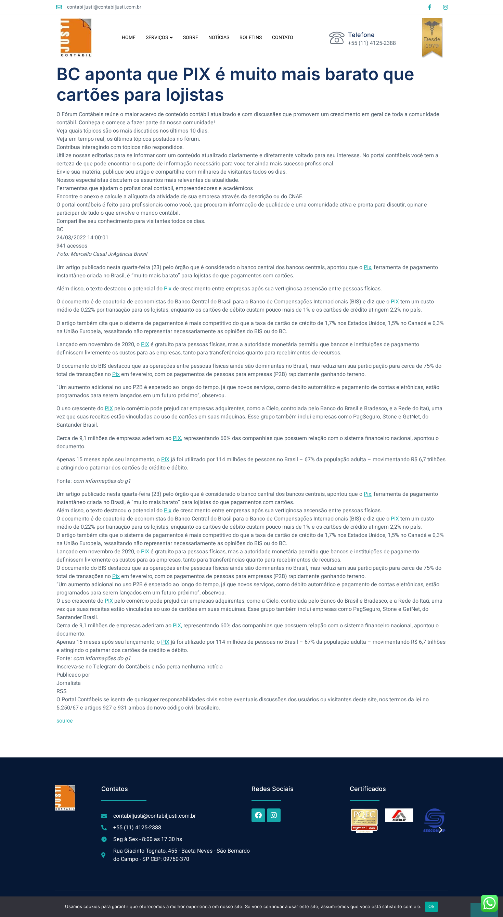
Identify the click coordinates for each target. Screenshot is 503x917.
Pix (167, 289)
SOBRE (190, 37)
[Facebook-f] (430, 7)
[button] (357, 829)
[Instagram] (445, 7)
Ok (431, 906)
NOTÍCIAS (218, 37)
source (64, 721)
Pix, (368, 267)
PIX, (177, 438)
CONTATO (282, 37)
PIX (395, 302)
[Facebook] (258, 815)
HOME (129, 37)
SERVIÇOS (157, 37)
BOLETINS (251, 37)
